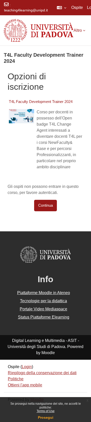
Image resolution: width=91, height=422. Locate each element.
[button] (61, 7)
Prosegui (45, 417)
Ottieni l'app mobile (25, 385)
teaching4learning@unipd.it (26, 10)
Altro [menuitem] (78, 30)
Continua (45, 205)
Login (27, 367)
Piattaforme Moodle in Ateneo (43, 293)
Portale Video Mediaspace (43, 309)
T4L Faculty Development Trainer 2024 (41, 101)
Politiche (16, 379)
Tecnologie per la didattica (43, 301)
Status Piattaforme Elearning (43, 317)
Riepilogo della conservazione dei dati (42, 373)
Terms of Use (46, 411)
